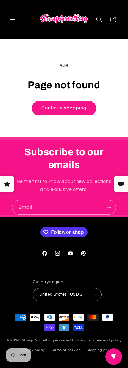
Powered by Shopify (73, 340)
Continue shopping (64, 108)
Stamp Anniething (38, 340)
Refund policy (109, 340)
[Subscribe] (109, 207)
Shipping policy (100, 350)
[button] (12, 19)
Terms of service (66, 350)
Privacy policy (32, 350)
